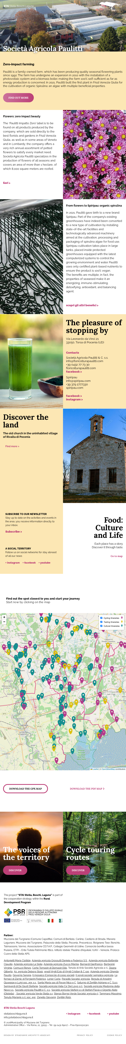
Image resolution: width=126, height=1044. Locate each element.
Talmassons (10, 946)
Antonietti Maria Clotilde (17, 960)
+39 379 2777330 (77, 384)
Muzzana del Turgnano (17, 939)
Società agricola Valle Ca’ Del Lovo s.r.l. (61, 986)
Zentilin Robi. (64, 997)
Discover (15, 870)
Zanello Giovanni (46, 997)
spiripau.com (74, 387)
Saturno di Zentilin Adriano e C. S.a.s (97, 982)
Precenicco (85, 942)
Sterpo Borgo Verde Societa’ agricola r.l (76, 993)
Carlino (80, 939)
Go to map (117, 556)
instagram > (74, 399)
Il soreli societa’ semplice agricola (94, 975)
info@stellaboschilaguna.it (18, 1017)
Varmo (22, 946)
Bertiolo (70, 939)
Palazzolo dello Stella (55, 942)
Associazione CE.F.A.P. (39, 946)
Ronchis (115, 942)
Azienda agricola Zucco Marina (61, 964)
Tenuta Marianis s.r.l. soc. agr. (20, 997)
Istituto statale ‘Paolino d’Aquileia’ (72, 950)
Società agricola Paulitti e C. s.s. (32, 989)
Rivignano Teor (101, 942)
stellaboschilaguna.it (16, 1013)
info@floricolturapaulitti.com (84, 361)
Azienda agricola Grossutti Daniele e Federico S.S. (59, 960)
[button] (41, 613)
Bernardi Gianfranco (91, 964)
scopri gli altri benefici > (82, 305)
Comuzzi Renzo (22, 967)
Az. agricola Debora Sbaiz (28, 971)
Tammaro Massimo (110, 993)
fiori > (6, 182)
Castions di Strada (95, 939)
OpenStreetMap (108, 769)
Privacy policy (85, 1035)
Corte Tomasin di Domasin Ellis (49, 967)
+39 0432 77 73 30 (78, 364)
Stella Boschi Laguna (19, 6)
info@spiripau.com (78, 380)
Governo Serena (22, 975)
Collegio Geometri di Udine (68, 946)
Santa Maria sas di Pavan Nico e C (57, 982)
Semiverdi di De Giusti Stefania (21, 986)
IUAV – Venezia (100, 950)
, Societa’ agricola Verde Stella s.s (34, 993)
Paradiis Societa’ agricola (76, 978)
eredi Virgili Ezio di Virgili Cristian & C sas (66, 971)
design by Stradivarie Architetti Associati (27, 1035)
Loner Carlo (54, 978)
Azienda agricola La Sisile (28, 964)
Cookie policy (114, 1035)
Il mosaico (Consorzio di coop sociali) (53, 975)
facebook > (74, 371)
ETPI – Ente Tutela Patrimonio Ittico (33, 950)
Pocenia (73, 942)
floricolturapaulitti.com (81, 368)
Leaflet (95, 769)
